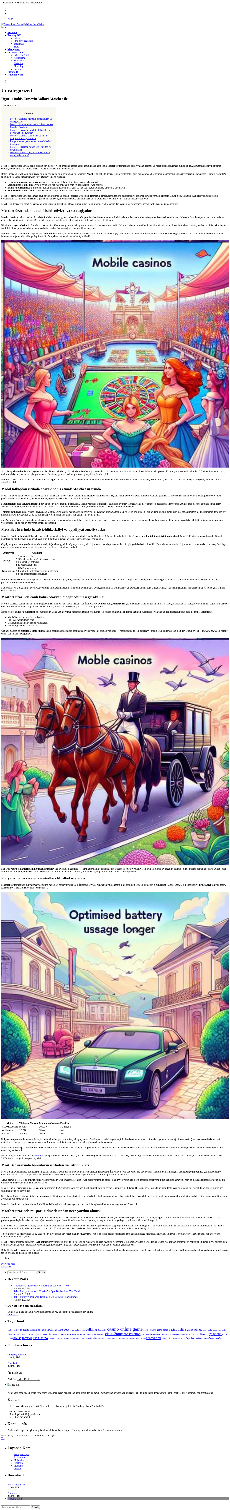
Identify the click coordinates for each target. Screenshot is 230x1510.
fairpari (186, 1334)
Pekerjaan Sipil (21, 55)
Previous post (8, 1263)
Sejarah (17, 38)
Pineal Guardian (134, 1338)
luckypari (86, 1338)
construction (132, 1334)
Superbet (190, 1338)
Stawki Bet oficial (179, 1338)
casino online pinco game (212, 1330)
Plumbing (18, 66)
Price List (12, 1363)
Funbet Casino (194, 1334)
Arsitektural (19, 57)
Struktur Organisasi (23, 41)
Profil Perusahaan (16, 1484)
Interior (17, 69)
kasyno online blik (55, 1338)
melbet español (112, 1338)
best (66, 1329)
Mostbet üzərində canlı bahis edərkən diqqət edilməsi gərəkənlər (28, 137)
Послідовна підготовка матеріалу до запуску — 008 (41, 1285)
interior (27, 1338)
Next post (6, 1266)
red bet (143, 1338)
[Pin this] (10, 1261)
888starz (24, 1329)
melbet (94, 1338)
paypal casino (123, 1338)
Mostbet (39, 1155)
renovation (153, 1338)
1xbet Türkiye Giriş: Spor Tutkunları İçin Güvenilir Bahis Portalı (46, 1297)
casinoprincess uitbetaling (95, 1334)
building (91, 1329)
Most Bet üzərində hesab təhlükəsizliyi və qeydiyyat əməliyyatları (30, 131)
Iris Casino (40, 1338)
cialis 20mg (114, 1334)
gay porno (214, 1334)
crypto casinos (147, 1334)
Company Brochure (17, 1354)
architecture (55, 1329)
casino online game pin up (185, 1329)
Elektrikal (18, 63)
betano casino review (77, 1330)
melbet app (102, 1338)
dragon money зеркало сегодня (168, 1334)
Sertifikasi (19, 43)
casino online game (125, 1328)
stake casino (167, 1338)
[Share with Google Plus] (7, 1261)
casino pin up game (50, 1334)
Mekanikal (19, 60)
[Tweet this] (5, 1261)
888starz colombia (38, 1330)
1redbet (10, 1330)
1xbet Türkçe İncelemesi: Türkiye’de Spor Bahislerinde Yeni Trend (47, 1291)
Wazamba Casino (216, 1338)
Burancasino (102, 1330)
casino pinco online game (27, 1334)
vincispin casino (201, 1338)
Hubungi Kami (15, 1498)
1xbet (16, 1329)
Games (203, 1334)
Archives (12, 1379)
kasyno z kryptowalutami (72, 1338)
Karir (10, 19)
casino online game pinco (155, 1329)
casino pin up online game (72, 1334)
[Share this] (2, 1261)
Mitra (16, 46)
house (17, 1338)
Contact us (13, 1314)
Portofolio (12, 1493)
